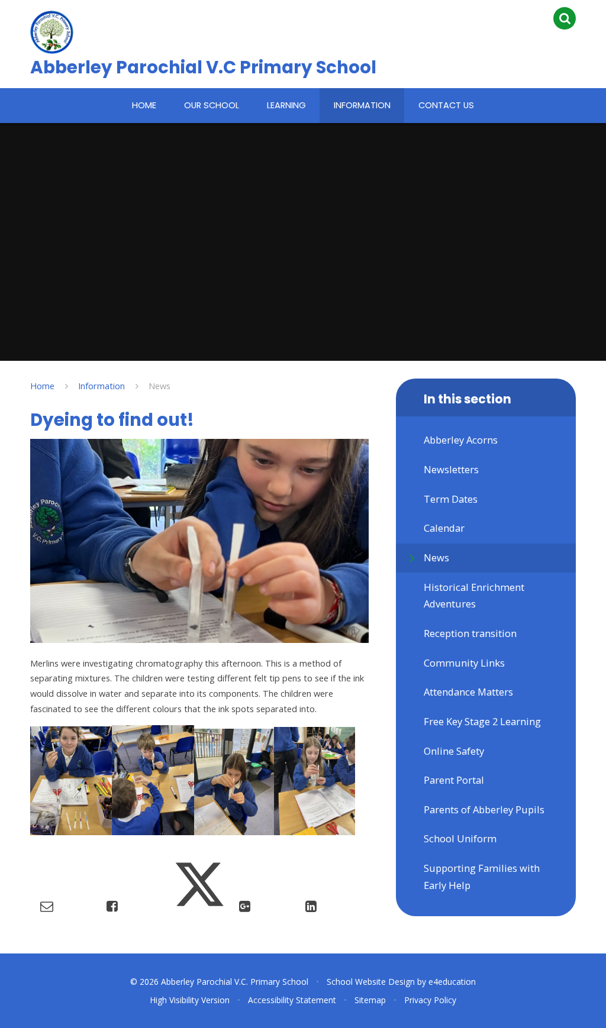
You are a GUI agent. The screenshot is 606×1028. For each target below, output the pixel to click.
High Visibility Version (190, 1000)
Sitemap (370, 1000)
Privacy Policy (430, 1000)
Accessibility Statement (292, 1000)
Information (101, 386)
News (159, 386)
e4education (452, 981)
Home (42, 386)
